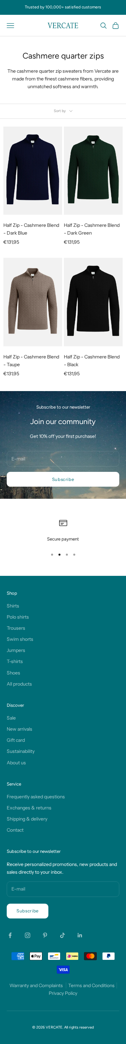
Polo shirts (18, 617)
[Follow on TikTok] (62, 935)
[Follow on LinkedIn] (80, 935)
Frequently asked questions (36, 797)
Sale (11, 718)
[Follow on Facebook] (10, 935)
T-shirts (15, 661)
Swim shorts (20, 639)
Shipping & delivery (27, 819)
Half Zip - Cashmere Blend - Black (92, 361)
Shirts (13, 606)
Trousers (16, 628)
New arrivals (19, 729)
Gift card (16, 740)
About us (16, 763)
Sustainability (21, 751)
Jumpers (16, 650)
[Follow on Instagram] (27, 935)
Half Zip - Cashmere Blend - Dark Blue (31, 229)
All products (19, 684)
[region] (63, 531)
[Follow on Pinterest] (45, 935)
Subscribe (63, 479)
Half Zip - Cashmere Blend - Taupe (31, 361)
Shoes (13, 673)
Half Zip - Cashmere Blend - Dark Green (92, 229)
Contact (15, 830)
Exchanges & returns (29, 808)
